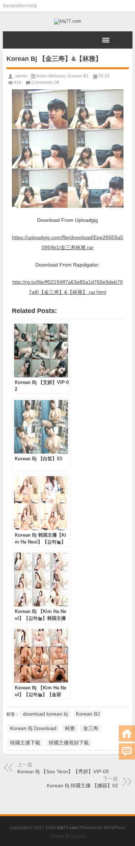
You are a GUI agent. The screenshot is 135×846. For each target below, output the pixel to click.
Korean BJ (78, 76)
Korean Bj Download (33, 728)
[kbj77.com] (67, 21)
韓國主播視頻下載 (69, 743)
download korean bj (45, 714)
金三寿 (90, 728)
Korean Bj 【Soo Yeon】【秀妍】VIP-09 (63, 771)
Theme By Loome (67, 836)
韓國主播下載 (25, 743)
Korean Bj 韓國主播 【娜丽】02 (82, 785)
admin (21, 76)
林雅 (70, 728)
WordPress (114, 827)
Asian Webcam (51, 76)
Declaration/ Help (20, 5)
